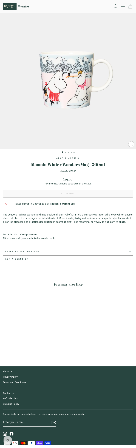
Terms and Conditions (14, 382)
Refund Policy (10, 398)
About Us (8, 371)
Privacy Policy (10, 376)
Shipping (62, 183)
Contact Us (9, 393)
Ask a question (17, 259)
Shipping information (22, 251)
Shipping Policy (11, 404)
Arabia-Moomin (68, 158)
